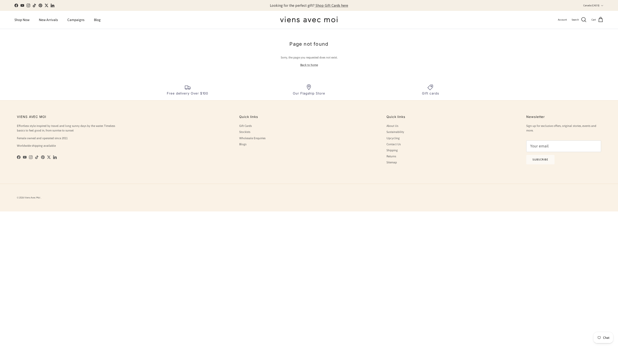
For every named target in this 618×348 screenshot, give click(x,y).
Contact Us (393, 144)
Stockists (244, 132)
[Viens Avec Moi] (309, 20)
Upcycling (393, 138)
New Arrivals (48, 20)
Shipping (392, 150)
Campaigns (75, 20)
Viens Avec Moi (32, 197)
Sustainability (395, 132)
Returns (391, 156)
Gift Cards (245, 126)
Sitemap (391, 162)
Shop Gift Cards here (331, 5)
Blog (97, 20)
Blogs (242, 144)
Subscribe (540, 159)
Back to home (309, 65)
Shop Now (21, 20)
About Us (392, 126)
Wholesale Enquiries (252, 138)
